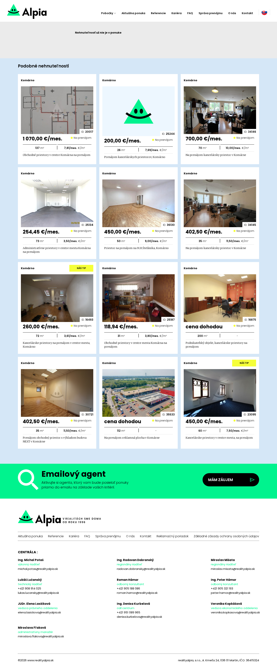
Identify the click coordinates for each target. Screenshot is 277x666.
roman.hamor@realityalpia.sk (137, 593)
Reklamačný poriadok (172, 536)
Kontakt (247, 13)
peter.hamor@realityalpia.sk (230, 593)
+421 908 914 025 (29, 588)
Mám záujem (220, 479)
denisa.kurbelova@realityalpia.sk (139, 617)
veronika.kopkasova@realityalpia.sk (235, 612)
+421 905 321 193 (222, 588)
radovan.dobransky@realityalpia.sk (141, 569)
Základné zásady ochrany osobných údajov (226, 536)
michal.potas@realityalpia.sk (38, 569)
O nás (232, 13)
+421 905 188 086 (128, 588)
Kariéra (176, 13)
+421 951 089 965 (128, 612)
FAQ (190, 13)
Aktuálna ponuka (133, 13)
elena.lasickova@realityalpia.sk (39, 612)
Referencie (158, 13)
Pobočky (107, 13)
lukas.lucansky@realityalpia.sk (38, 593)
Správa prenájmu (211, 13)
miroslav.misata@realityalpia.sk (233, 569)
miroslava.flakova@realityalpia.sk (41, 636)
